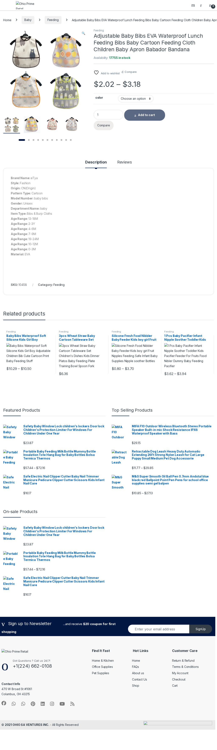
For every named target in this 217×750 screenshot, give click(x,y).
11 (71, 140)
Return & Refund (183, 660)
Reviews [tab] (124, 162)
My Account (180, 673)
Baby (27, 20)
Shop (135, 685)
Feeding (53, 20)
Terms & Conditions (185, 666)
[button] (83, 33)
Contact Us (139, 679)
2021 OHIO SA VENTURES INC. (27, 724)
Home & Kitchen (103, 660)
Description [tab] (96, 162)
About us (138, 673)
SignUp (201, 629)
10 (66, 140)
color (99, 97)
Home (7, 20)
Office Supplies (102, 666)
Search (193, 5)
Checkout (178, 679)
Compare (131, 71)
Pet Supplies (100, 673)
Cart (175, 685)
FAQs (135, 666)
